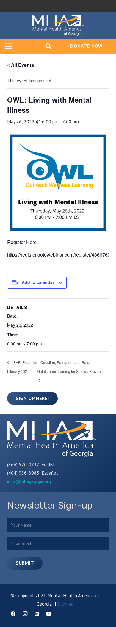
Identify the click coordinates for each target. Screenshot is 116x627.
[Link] (58, 25)
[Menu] (8, 46)
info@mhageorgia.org (29, 481)
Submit (25, 563)
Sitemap (65, 604)
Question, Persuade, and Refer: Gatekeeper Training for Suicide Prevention (72, 367)
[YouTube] (49, 614)
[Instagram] (25, 614)
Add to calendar (38, 282)
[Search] (48, 46)
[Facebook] (13, 614)
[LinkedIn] (37, 614)
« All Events (20, 64)
